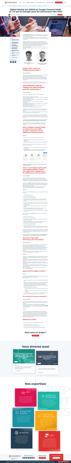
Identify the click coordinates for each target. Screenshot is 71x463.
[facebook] (28, 458)
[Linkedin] (23, 458)
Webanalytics (60, 14)
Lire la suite (18, 370)
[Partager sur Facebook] (11, 62)
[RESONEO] (11, 2)
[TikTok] (32, 458)
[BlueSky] (34, 458)
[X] (25, 458)
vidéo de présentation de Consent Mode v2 (31, 327)
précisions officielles (28, 324)
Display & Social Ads (40, 2)
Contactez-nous (59, 2)
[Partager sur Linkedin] (15, 62)
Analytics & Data (49, 2)
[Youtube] (27, 458)
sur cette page (32, 262)
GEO (24, 2)
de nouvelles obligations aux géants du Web (41, 34)
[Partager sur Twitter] (13, 62)
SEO (20, 2)
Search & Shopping (30, 2)
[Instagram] (30, 458)
